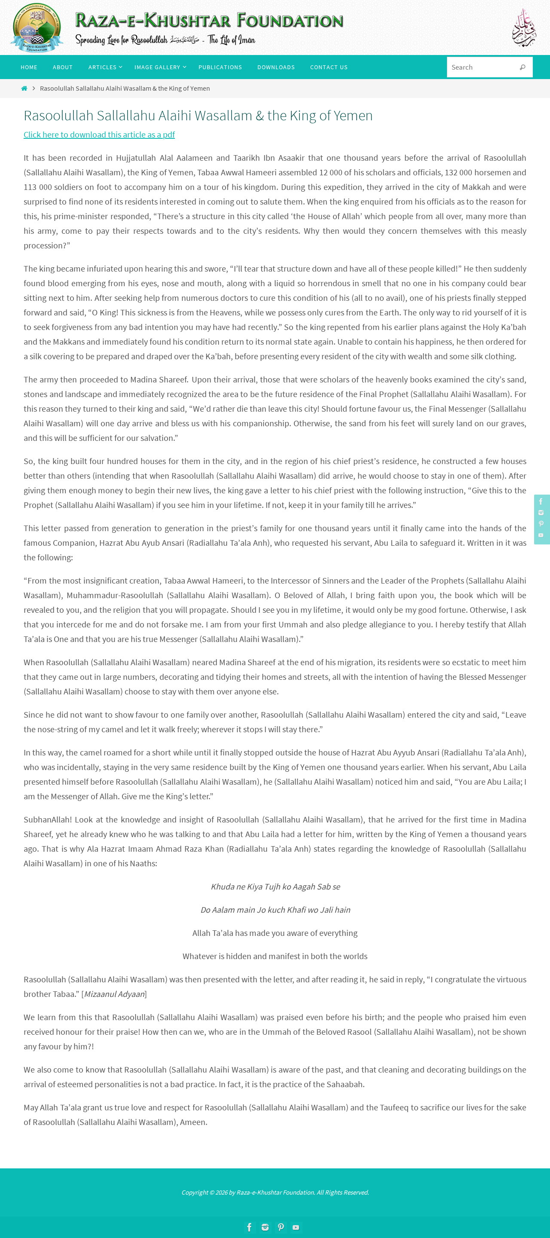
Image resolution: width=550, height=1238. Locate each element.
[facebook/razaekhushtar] (541, 501)
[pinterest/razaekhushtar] (541, 524)
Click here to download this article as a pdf (99, 134)
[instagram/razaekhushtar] (541, 513)
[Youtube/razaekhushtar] (541, 535)
